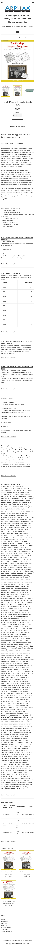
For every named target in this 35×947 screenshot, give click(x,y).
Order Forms (23, 26)
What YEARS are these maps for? (11, 212)
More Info (16, 26)
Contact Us (9, 26)
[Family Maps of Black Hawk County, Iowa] (8, 889)
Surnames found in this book (10, 224)
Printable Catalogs (6, 927)
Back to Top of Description (8, 264)
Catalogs (30, 26)
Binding (17, 112)
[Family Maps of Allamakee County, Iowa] (8, 860)
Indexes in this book (7, 220)
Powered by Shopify (27, 940)
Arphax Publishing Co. (17, 940)
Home (3, 26)
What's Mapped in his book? (10, 210)
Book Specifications (7, 226)
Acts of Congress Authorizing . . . (11, 218)
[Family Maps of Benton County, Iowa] (26, 860)
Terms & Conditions (6, 931)
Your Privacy (4, 929)
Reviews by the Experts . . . (9, 222)
